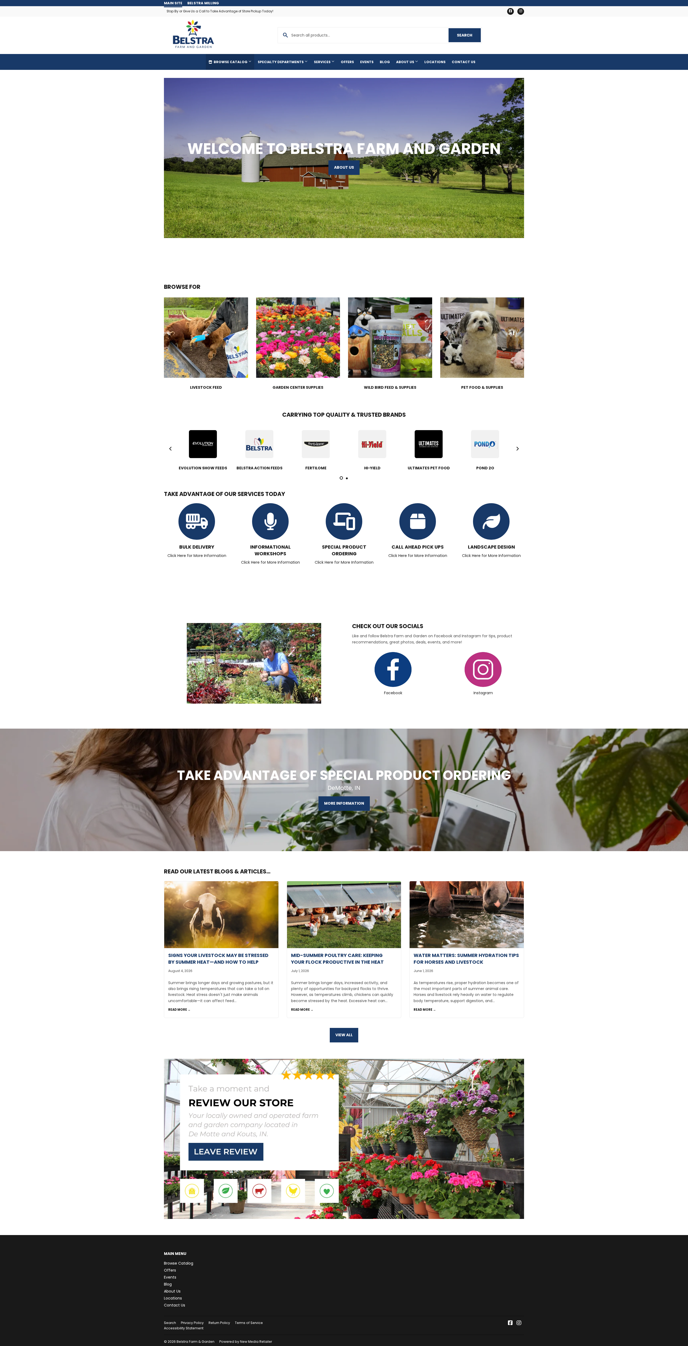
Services (322, 62)
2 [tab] (346, 478)
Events (367, 62)
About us (344, 167)
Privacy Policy (192, 1322)
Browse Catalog (230, 62)
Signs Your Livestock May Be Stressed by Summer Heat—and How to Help (218, 958)
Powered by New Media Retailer (245, 1341)
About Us (405, 62)
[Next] (517, 448)
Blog (385, 62)
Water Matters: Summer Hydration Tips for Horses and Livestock (466, 958)
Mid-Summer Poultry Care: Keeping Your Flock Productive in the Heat (337, 958)
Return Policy (219, 1322)
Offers (347, 62)
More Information (344, 803)
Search (469, 35)
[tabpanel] (203, 449)
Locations (435, 62)
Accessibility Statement (183, 1328)
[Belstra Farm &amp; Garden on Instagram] (519, 1323)
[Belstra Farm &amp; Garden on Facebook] (510, 1323)
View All (344, 1035)
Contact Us (463, 62)
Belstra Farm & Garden (195, 1341)
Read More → (179, 1009)
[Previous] (170, 448)
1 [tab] (341, 478)
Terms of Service (249, 1322)
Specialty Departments (281, 62)
